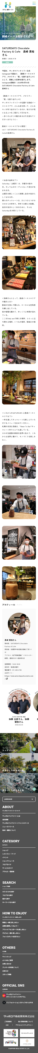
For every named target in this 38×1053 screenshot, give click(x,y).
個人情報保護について (25, 1021)
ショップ (5, 850)
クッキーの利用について (10, 967)
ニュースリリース (8, 827)
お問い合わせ (6, 964)
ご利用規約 (8, 1021)
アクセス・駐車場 (8, 871)
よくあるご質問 (7, 960)
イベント (5, 857)
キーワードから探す (9, 902)
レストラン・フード (9, 854)
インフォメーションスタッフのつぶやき (19, 1002)
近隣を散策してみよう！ (10, 926)
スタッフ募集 (6, 974)
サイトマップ (6, 957)
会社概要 (5, 819)
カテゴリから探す (8, 892)
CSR (7, 1025)
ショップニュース (8, 861)
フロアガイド (6, 864)
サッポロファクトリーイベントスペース (15, 823)
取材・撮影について (9, 830)
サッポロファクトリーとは (11, 816)
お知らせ (5, 971)
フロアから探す (7, 895)
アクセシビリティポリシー (24, 1025)
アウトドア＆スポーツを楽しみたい (14, 929)
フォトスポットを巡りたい (11, 936)
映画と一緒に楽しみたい (10, 922)
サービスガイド (7, 868)
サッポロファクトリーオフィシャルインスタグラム (16, 995)
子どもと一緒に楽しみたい (11, 933)
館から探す (6, 899)
